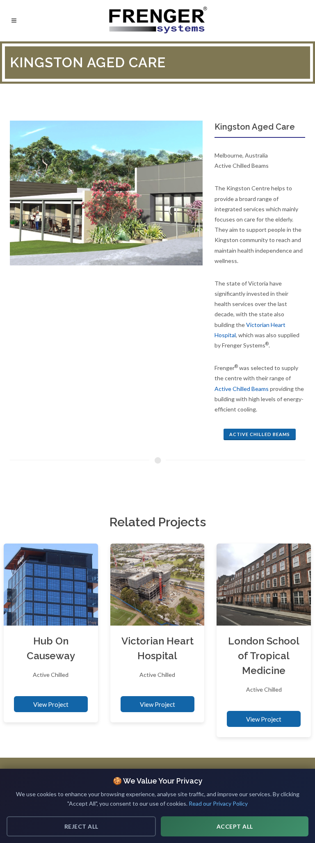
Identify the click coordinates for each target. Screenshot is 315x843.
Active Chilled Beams (242, 388)
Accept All (235, 826)
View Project (50, 704)
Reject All (81, 826)
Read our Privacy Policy (218, 803)
